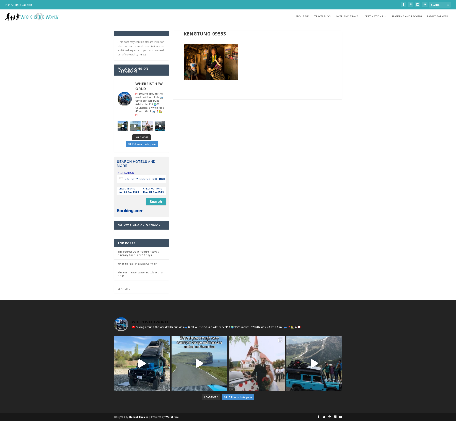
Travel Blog (322, 16)
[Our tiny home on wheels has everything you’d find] (123, 126)
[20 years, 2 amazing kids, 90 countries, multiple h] (147, 126)
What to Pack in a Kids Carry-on (137, 263)
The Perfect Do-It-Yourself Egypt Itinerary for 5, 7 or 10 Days (138, 253)
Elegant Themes (138, 417)
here (141, 54)
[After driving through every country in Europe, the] (135, 126)
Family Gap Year (437, 16)
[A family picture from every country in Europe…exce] (160, 126)
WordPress (171, 417)
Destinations (373, 16)
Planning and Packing (407, 16)
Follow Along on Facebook (139, 225)
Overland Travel (347, 16)
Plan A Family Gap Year (18, 4)
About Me (302, 16)
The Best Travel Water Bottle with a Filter (140, 274)
